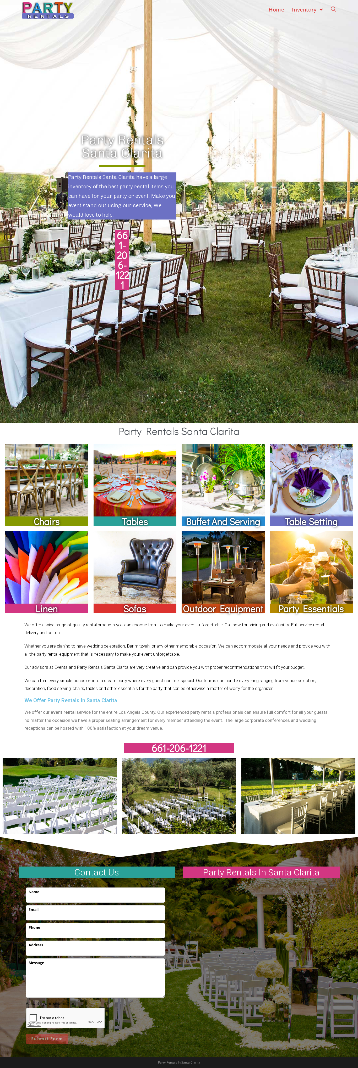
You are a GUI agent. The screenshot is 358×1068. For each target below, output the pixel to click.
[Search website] (333, 9)
